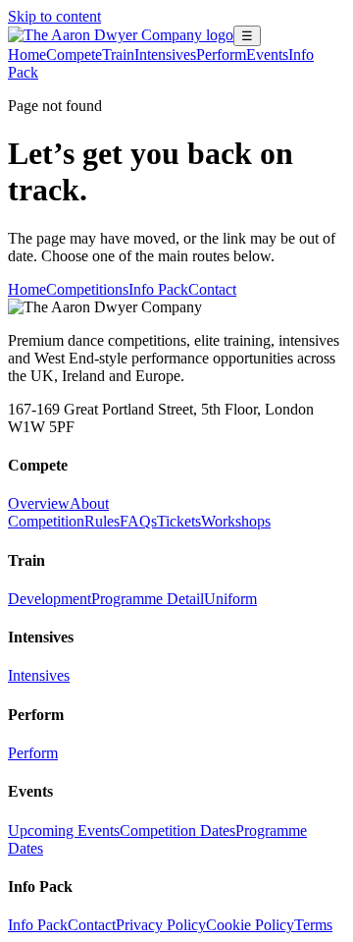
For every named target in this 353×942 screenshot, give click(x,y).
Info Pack (158, 289)
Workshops (236, 521)
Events (267, 54)
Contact (212, 289)
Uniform (230, 598)
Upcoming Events (64, 830)
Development (49, 598)
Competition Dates (177, 830)
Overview (39, 503)
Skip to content (54, 16)
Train (118, 54)
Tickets (179, 521)
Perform (221, 54)
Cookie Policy (250, 924)
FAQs (138, 521)
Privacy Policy (161, 924)
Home (27, 54)
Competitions (87, 289)
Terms (313, 924)
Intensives (165, 54)
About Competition (58, 512)
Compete (74, 54)
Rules (102, 521)
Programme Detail (147, 598)
